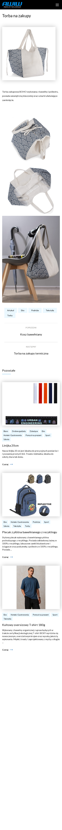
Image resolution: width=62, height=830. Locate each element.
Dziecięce (34, 431)
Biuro (6, 431)
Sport (47, 435)
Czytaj (5, 464)
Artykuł (10, 310)
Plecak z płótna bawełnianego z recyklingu (29, 532)
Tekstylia (50, 310)
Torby (10, 315)
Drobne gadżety (19, 431)
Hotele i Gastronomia (13, 435)
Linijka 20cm (10, 445)
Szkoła (6, 439)
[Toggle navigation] (57, 4)
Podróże (35, 310)
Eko (22, 310)
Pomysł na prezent (33, 435)
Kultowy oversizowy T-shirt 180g (23, 624)
